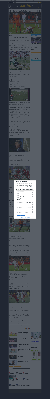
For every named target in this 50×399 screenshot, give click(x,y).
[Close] (35, 181)
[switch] (32, 192)
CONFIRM (21, 215)
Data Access (25, 217)
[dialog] (25, 199)
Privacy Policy (28, 217)
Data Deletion (21, 217)
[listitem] (25, 191)
